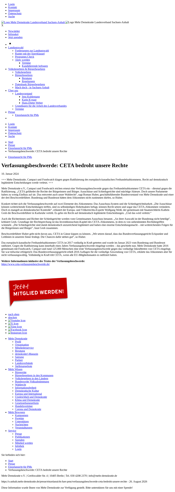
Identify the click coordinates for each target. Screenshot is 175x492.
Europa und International (28, 393)
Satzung (19, 357)
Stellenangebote (23, 366)
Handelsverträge (24, 406)
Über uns (13, 90)
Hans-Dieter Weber (32, 102)
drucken (12, 317)
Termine (26, 62)
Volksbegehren (23, 72)
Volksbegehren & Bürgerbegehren (26, 69)
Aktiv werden (22, 59)
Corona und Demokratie (28, 409)
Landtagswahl (15, 47)
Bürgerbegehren (23, 75)
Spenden (19, 439)
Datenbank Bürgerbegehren (30, 84)
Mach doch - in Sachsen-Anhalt (32, 87)
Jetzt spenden (15, 37)
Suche (11, 16)
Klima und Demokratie (27, 400)
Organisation (22, 344)
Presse (11, 112)
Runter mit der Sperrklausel (30, 53)
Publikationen (22, 436)
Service (12, 430)
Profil (18, 341)
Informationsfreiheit (25, 387)
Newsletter (14, 31)
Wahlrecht (20, 384)
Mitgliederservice (24, 347)
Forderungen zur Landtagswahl (32, 50)
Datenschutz (15, 13)
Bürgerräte (20, 372)
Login (11, 4)
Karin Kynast (29, 99)
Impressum (14, 10)
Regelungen (28, 81)
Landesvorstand (23, 93)
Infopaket (13, 34)
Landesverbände (24, 363)
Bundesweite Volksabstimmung (32, 381)
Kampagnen (21, 415)
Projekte (19, 418)
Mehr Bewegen (16, 412)
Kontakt (12, 7)
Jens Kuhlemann (31, 96)
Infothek (19, 446)
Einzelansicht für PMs (27, 115)
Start (10, 142)
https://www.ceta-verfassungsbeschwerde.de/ (25, 264)
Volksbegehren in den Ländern (31, 378)
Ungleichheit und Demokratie (31, 396)
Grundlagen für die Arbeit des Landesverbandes (41, 105)
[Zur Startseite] (33, 22)
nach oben (13, 314)
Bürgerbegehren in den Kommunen (34, 375)
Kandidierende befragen (35, 65)
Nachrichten (21, 424)
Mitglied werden (24, 443)
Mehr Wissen (15, 369)
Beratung (27, 78)
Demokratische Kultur (27, 390)
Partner (19, 360)
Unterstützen (22, 421)
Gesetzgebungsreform (27, 403)
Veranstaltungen (23, 427)
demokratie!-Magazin (26, 353)
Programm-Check (24, 56)
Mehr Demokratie (17, 338)
